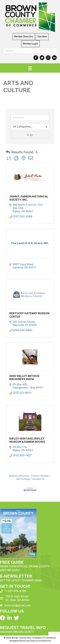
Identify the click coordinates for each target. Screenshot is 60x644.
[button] (8, 152)
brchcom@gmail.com (17, 605)
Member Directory (23, 36)
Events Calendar (40, 475)
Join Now (42, 36)
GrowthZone (44, 641)
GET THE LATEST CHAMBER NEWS (21, 580)
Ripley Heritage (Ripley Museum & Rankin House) (27, 440)
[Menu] (30, 68)
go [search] (31, 134)
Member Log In (30, 43)
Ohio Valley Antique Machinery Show (24, 377)
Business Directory (19, 475)
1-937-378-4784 (15, 591)
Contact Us (38, 479)
